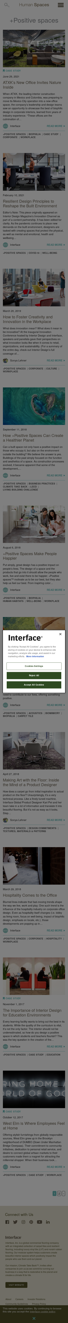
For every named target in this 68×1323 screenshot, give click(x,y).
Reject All (34, 675)
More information (35, 656)
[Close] (60, 634)
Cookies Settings (34, 666)
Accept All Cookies (34, 684)
